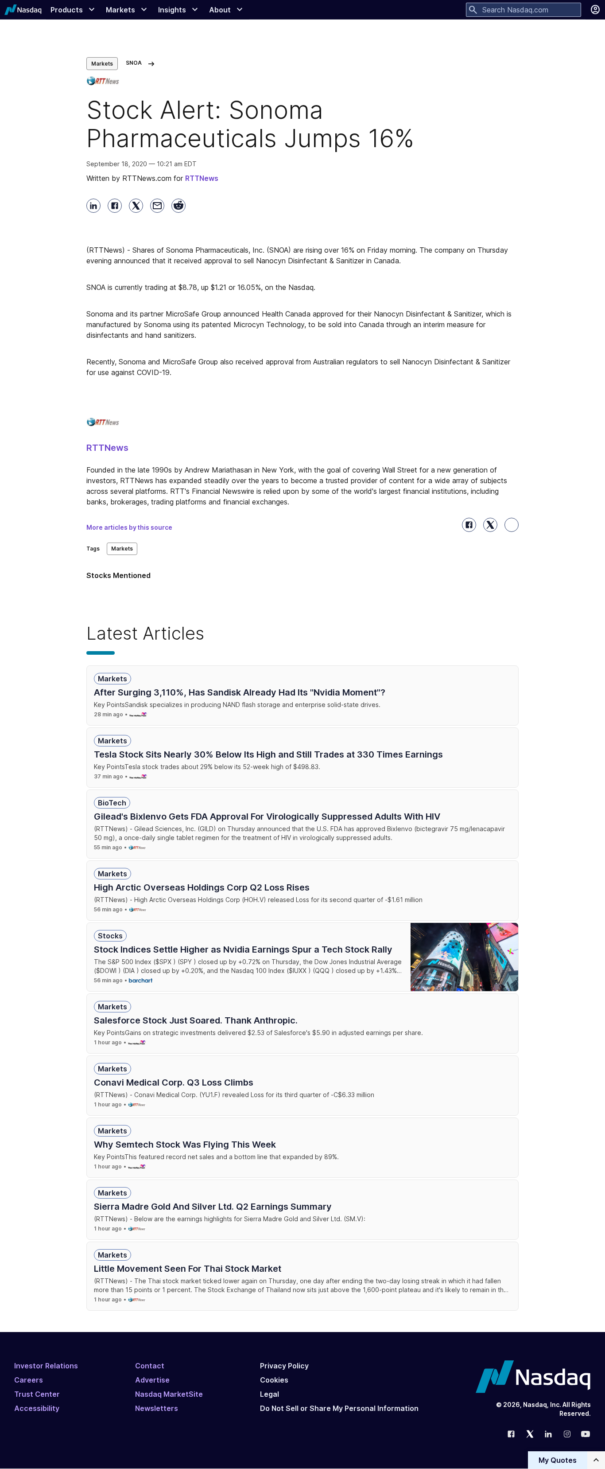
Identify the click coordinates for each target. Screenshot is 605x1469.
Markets (102, 63)
